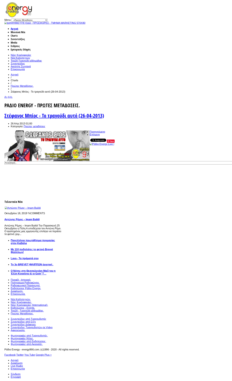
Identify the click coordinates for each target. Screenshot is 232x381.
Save (112, 141)
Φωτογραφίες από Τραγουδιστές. (29, 335)
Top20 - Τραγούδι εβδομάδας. (27, 310)
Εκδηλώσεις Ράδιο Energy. (26, 288)
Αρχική (14, 28)
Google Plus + (44, 355)
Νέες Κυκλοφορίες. (21, 302)
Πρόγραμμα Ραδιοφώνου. (25, 282)
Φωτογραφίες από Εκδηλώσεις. (28, 341)
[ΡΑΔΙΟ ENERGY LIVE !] (102, 144)
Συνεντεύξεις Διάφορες (23, 324)
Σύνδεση (16, 374)
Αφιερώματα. (18, 330)
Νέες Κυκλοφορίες (21, 55)
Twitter (20, 355)
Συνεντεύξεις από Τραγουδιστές (28, 319)
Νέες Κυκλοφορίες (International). (29, 305)
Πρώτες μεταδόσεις (34, 126)
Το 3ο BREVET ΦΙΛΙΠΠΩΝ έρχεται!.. (32, 264)
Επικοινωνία (18, 69)
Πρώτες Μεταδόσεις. (22, 86)
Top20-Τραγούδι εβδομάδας (26, 60)
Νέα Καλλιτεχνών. (21, 299)
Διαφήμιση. (17, 291)
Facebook (10, 355)
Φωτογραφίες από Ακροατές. (27, 344)
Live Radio (17, 366)
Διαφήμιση (17, 363)
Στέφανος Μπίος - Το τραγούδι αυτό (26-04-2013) (54, 115)
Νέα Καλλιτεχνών (20, 58)
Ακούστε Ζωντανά (21, 66)
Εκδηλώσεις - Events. (23, 308)
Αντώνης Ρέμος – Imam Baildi (22, 219)
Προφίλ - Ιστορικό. (21, 279)
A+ (6, 97)
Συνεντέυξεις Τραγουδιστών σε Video (32, 327)
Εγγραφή (16, 377)
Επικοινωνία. (18, 294)
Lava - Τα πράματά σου (25, 258)
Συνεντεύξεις (18, 63)
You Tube (29, 355)
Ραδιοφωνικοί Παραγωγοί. (25, 285)
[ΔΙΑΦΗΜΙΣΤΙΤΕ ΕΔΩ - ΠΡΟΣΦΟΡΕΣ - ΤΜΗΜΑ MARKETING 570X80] (44, 23)
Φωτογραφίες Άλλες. (22, 338)
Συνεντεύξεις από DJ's (23, 321)
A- (11, 97)
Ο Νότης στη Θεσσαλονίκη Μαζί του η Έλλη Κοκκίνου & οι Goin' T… (33, 272)
